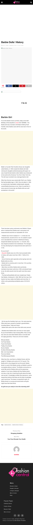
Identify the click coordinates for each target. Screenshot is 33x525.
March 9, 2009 (5, 45)
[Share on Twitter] (16, 86)
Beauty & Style (14, 486)
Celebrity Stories (8, 503)
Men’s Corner (13, 493)
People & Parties (14, 488)
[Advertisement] (16, 23)
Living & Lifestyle (14, 490)
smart (17, 123)
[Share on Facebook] (9, 86)
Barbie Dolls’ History (18, 424)
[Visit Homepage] (16, 2)
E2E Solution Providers (20, 520)
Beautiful (4, 253)
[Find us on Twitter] (22, 515)
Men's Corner (7, 512)
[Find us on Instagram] (18, 515)
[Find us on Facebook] (15, 515)
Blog (11, 495)
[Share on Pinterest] (22, 86)
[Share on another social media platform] (29, 86)
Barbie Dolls (8, 424)
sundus (16, 455)
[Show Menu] (2, 2)
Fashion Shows (7, 506)
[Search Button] (31, 2)
